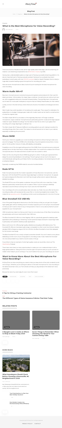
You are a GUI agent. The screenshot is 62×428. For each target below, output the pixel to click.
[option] (16, 324)
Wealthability (6, 244)
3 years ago (36, 338)
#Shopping (22, 276)
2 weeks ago (7, 381)
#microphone (13, 276)
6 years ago (7, 336)
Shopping (20, 14)
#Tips (30, 276)
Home (14, 14)
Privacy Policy (27, 423)
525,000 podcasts (29, 79)
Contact (37, 423)
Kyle (6, 29)
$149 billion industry (34, 71)
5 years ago (10, 29)
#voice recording (39, 276)
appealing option (15, 194)
